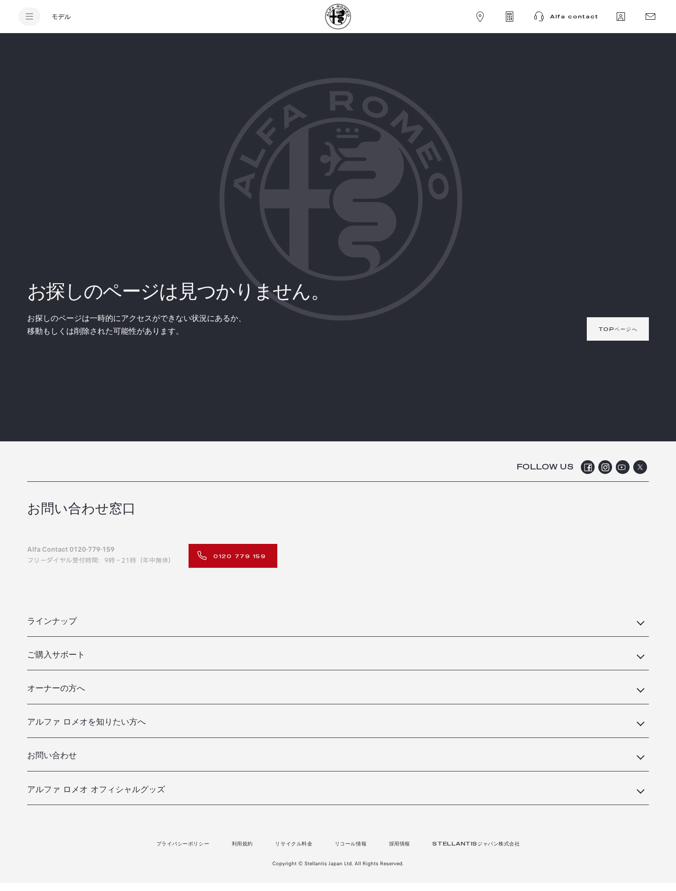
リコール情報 (351, 843)
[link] (618, 329)
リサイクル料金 (293, 843)
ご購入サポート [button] (56, 655)
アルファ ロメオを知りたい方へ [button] (86, 722)
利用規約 (242, 843)
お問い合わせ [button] (52, 756)
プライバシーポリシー (183, 843)
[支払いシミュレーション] (509, 16)
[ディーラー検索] (480, 16)
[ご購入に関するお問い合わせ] (620, 16)
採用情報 (399, 843)
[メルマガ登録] (650, 16)
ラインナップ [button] (52, 621)
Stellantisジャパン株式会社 (476, 843)
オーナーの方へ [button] (56, 689)
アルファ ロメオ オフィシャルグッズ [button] (96, 790)
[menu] (29, 16)
